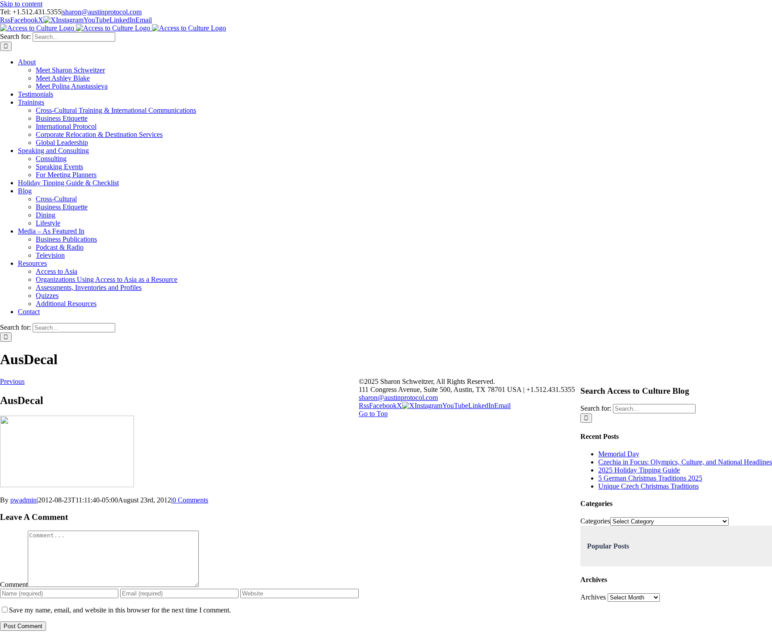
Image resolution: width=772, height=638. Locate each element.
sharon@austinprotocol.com (102, 12)
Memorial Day (618, 454)
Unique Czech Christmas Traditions (648, 486)
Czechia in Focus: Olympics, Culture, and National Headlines (685, 462)
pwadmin (23, 500)
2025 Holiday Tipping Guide (639, 470)
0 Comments (190, 500)
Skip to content (21, 4)
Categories (595, 521)
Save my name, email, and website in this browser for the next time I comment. (120, 610)
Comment (14, 584)
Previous (12, 381)
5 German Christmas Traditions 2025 (650, 478)
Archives (593, 597)
